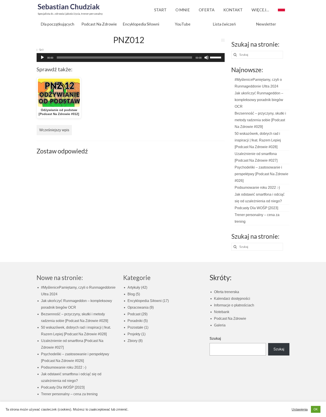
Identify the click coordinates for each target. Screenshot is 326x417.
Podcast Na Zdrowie (230, 318)
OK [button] (316, 409)
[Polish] (281, 9)
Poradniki (135, 321)
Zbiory (132, 341)
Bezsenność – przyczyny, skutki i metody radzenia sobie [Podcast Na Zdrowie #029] (260, 120)
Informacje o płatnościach (234, 305)
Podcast (134, 314)
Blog (131, 294)
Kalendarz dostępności (232, 298)
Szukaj (215, 338)
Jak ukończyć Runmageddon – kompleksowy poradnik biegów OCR (259, 99)
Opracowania (138, 307)
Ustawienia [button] (300, 409)
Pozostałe (135, 327)
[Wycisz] (206, 57)
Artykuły (134, 287)
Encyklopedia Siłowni (145, 301)
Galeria (220, 325)
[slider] (216, 57)
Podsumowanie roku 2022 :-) (257, 187)
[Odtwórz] (42, 57)
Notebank (221, 312)
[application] (131, 57)
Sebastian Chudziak (69, 6)
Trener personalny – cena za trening (69, 394)
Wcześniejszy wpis (54, 130)
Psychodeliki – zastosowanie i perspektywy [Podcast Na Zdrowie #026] (261, 174)
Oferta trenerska (226, 292)
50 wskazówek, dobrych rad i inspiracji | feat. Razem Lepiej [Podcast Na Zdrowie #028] (258, 140)
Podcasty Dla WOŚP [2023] (256, 208)
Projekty (134, 334)
